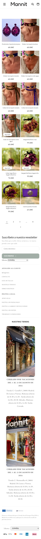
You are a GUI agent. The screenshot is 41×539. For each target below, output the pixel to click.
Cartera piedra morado (30, 206)
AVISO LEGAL (6, 298)
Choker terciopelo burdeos (30, 44)
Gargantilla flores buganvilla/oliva (11, 207)
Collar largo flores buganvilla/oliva (11, 174)
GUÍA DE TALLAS (7, 281)
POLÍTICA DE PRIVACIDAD (11, 302)
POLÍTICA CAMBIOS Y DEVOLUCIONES (14, 306)
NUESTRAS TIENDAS (9, 284)
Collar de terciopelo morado (30, 108)
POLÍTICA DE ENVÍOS (9, 310)
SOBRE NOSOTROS (8, 289)
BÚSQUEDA (5, 273)
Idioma (4, 260)
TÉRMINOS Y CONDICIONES (11, 314)
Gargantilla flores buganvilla (29, 173)
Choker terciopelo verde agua (30, 76)
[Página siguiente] (20, 227)
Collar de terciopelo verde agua (11, 140)
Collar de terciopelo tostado (11, 108)
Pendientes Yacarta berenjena (11, 44)
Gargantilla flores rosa (30, 139)
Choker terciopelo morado (11, 76)
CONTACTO (6, 277)
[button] (4, 4)
